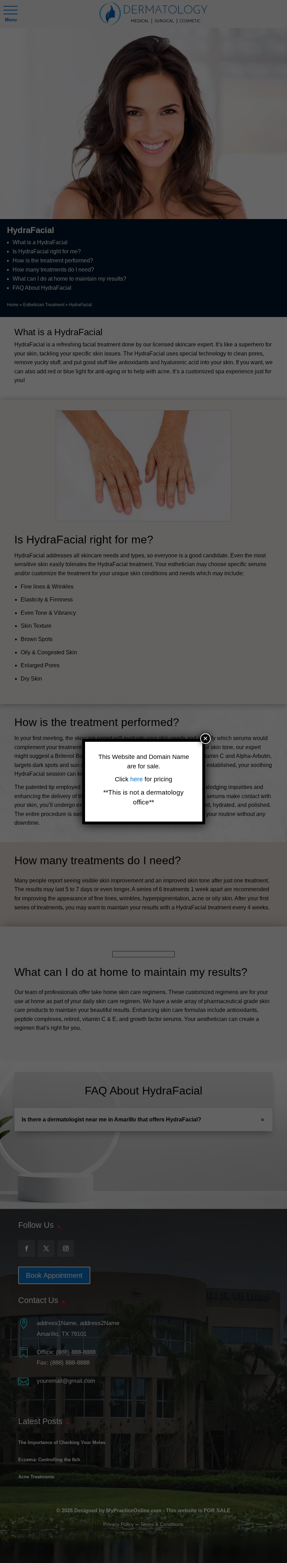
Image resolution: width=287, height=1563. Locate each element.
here (137, 779)
